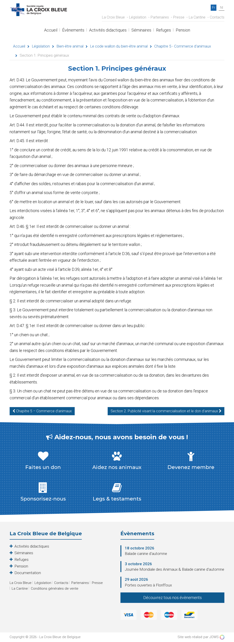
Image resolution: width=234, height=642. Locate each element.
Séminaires (141, 30)
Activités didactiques (108, 30)
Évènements (73, 30)
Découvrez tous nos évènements (172, 597)
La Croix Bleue (113, 17)
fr (213, 7)
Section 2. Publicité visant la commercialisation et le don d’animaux (165, 411)
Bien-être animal (69, 46)
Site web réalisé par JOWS (199, 637)
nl (221, 7)
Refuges (163, 30)
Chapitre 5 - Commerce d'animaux (182, 46)
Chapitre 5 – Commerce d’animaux (43, 411)
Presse (178, 17)
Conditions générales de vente (54, 588)
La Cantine (197, 17)
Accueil (50, 30)
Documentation (27, 572)
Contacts (217, 17)
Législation (137, 17)
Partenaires (160, 17)
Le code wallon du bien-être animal (119, 46)
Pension (183, 30)
